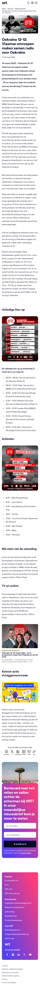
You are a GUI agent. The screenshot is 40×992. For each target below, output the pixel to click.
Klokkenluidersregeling (10, 976)
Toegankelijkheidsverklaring (17, 934)
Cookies (5, 966)
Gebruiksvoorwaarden (10, 972)
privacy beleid (25, 853)
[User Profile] (32, 3)
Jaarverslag (9, 911)
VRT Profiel (9, 938)
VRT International (12, 893)
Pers (7, 885)
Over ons (10, 8)
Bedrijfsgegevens (12, 930)
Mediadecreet (11, 916)
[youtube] (30, 954)
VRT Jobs (8, 889)
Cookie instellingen (9, 982)
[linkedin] (18, 954)
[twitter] (24, 954)
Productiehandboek (13, 920)
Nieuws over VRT (20, 8)
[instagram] (13, 954)
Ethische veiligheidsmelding (12, 969)
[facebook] (7, 954)
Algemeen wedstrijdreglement (18, 903)
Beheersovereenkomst (14, 907)
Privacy (4, 979)
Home (4, 8)
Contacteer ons (11, 880)
